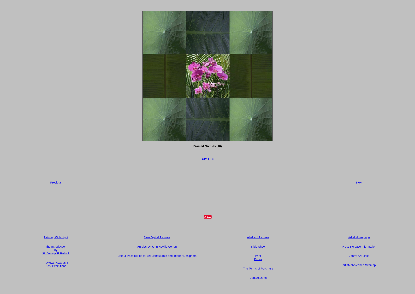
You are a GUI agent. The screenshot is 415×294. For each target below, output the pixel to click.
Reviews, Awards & (55, 262)
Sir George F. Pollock (56, 253)
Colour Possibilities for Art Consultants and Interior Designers (157, 255)
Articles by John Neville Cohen (157, 246)
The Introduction (55, 246)
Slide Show (258, 246)
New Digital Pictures (157, 237)
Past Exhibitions (56, 266)
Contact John (258, 277)
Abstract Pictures (258, 237)
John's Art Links (359, 255)
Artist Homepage (359, 237)
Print (258, 255)
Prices (258, 259)
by (55, 250)
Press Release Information (359, 246)
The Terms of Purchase (258, 268)
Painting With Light (56, 237)
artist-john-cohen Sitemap (359, 265)
